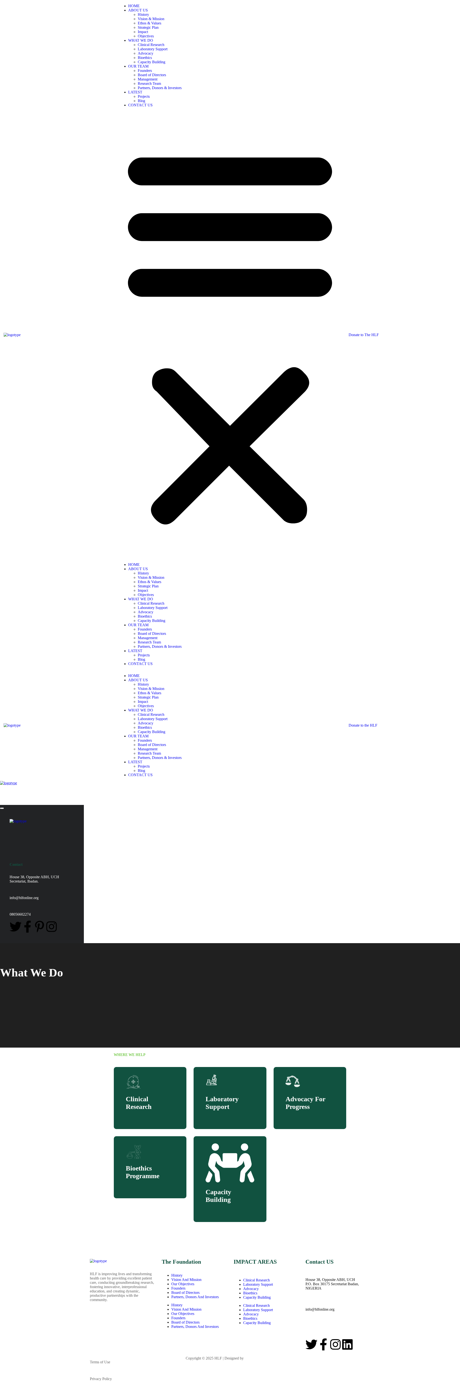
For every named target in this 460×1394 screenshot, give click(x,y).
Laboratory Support (152, 49)
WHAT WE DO (140, 40)
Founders (145, 71)
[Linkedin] (347, 1344)
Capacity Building (151, 62)
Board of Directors (152, 75)
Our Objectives (182, 1284)
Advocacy (145, 53)
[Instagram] (52, 927)
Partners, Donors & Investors (160, 88)
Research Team (149, 83)
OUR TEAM (138, 66)
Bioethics (145, 58)
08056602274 (316, 1327)
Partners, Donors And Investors (195, 1297)
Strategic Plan (148, 27)
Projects (144, 96)
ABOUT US (138, 10)
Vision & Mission (151, 19)
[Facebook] (28, 927)
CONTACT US (140, 105)
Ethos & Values (149, 23)
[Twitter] (16, 927)
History (143, 14)
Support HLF (100, 1392)
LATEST (135, 92)
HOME (134, 6)
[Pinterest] (40, 927)
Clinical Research (151, 45)
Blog (141, 101)
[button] (230, 335)
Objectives (146, 36)
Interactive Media (258, 1358)
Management (147, 79)
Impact (143, 32)
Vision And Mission (186, 1280)
